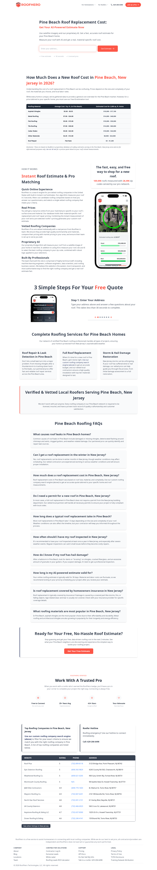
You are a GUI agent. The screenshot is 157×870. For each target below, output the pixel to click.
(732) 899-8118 (77, 763)
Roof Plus (28, 763)
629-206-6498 (118, 5)
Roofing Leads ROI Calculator (58, 860)
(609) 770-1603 (77, 788)
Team (16, 860)
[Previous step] (95, 317)
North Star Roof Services (34, 800)
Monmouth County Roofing (35, 782)
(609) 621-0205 (77, 776)
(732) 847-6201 (77, 794)
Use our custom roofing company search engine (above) (76, 362)
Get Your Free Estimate (79, 651)
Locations (17, 857)
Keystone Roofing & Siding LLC (36, 812)
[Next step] (111, 317)
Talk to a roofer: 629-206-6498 (90, 860)
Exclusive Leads (52, 854)
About (16, 851)
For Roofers (102, 5)
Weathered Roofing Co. (33, 776)
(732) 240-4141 (77, 818)
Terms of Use (116, 854)
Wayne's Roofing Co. (32, 794)
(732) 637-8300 (77, 812)
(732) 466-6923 (77, 806)
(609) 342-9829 (77, 769)
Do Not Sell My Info (86, 857)
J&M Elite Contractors (33, 788)
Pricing (81, 851)
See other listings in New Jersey (36, 826)
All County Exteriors (32, 806)
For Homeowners (88, 5)
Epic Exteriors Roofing (33, 769)
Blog (15, 854)
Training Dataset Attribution (122, 860)
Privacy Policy (116, 851)
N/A (72, 782)
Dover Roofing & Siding (33, 818)
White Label (50, 857)
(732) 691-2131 (77, 800)
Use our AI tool (51, 149)
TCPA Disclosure (117, 857)
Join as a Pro (132, 5)
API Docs (82, 854)
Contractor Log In (53, 851)
